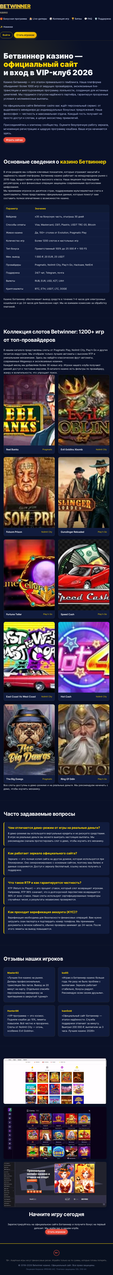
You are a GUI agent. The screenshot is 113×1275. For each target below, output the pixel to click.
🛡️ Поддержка (103, 18)
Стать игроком (25, 34)
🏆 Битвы (77, 18)
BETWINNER (15, 8)
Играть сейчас (14, 139)
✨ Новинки (6, 26)
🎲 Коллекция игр (59, 18)
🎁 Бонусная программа (13, 18)
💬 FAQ (88, 18)
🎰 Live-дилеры (38, 18)
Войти (6, 34)
